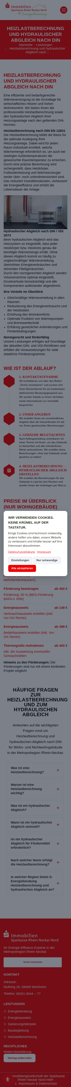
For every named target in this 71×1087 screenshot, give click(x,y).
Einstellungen (20, 560)
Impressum (44, 551)
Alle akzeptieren (22, 568)
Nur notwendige (47, 560)
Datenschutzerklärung (21, 551)
